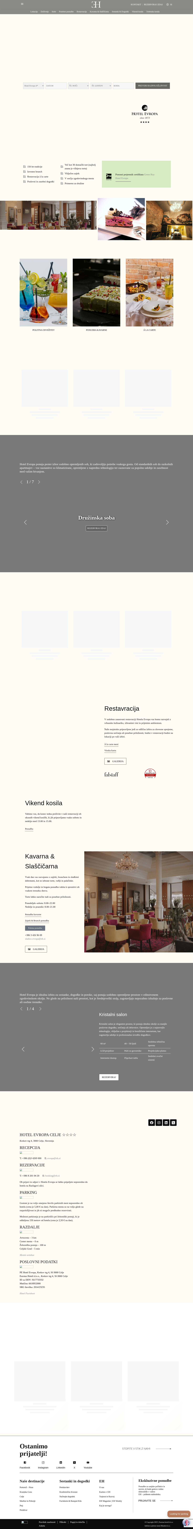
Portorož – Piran (26, 1487)
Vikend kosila (137, 11)
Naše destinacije (32, 1481)
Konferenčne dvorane (68, 1492)
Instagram (43, 1467)
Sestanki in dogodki (74, 1481)
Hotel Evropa (121, 178)
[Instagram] (159, 1122)
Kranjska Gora (26, 1492)
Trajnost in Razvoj (106, 1496)
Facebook (25, 1467)
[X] (74, 1462)
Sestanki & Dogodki (120, 11)
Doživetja (45, 11)
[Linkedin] (166, 1122)
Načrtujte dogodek (67, 1496)
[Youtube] (88, 1462)
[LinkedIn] (60, 1462)
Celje (22, 1496)
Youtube (88, 1467)
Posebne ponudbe (66, 11)
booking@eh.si (52, 1175)
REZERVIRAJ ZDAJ (153, 4)
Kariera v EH (104, 1492)
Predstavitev (64, 1487)
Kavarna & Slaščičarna (99, 11)
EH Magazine (105, 1501)
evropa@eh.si (54, 1158)
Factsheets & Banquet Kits (70, 1501)
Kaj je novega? (105, 1505)
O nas (101, 1487)
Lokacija (34, 11)
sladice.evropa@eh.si (35, 938)
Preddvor (23, 1510)
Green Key (149, 174)
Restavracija (82, 11)
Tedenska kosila (153, 11)
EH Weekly (117, 1501)
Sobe (54, 11)
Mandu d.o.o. (165, 1526)
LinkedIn (60, 1467)
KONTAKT (136, 4)
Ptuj (21, 1505)
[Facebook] (151, 1122)
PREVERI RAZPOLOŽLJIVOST (152, 86)
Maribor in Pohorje (27, 1501)
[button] (21, 482)
